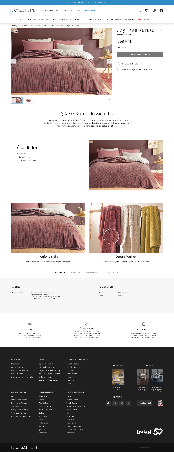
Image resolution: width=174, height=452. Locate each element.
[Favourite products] (146, 10)
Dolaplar (42, 413)
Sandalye (70, 380)
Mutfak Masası (73, 364)
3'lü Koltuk (43, 396)
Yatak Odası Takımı (19, 400)
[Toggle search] (139, 10)
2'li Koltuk (42, 419)
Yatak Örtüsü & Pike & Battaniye (42, 26)
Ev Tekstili (25, 26)
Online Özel (71, 433)
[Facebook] (108, 403)
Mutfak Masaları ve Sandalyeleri (24, 416)
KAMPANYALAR (92, 272)
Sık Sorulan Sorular (46, 367)
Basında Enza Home (19, 370)
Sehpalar (43, 433)
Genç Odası (72, 409)
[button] (17, 100)
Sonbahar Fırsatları (74, 426)
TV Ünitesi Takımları (19, 413)
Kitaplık (69, 377)
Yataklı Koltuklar (45, 409)
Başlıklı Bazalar (45, 406)
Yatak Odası (72, 403)
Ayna (69, 384)
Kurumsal (15, 364)
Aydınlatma (71, 416)
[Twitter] (115, 403)
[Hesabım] (154, 10)
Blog (78, 10)
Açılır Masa (43, 416)
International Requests (48, 380)
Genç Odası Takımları (20, 409)
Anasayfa (15, 26)
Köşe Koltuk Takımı (19, 403)
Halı (68, 413)
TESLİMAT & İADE (111, 272)
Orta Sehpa (71, 370)
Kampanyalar (89, 10)
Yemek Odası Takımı (19, 406)
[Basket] (161, 10)
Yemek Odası (72, 400)
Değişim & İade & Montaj (49, 370)
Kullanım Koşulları (46, 377)
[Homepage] (23, 10)
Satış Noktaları (68, 10)
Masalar (42, 426)
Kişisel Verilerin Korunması (49, 374)
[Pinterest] (128, 403)
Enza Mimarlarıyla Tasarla (50, 10)
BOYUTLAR (75, 272)
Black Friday (72, 423)
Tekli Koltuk (43, 403)
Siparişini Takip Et (46, 364)
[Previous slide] (13, 100)
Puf (68, 387)
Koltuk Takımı (16, 396)
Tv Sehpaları (44, 423)
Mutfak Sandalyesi (74, 367)
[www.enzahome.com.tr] (25, 447)
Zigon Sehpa (72, 374)
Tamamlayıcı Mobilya (76, 406)
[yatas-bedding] (47, 447)
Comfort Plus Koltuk (75, 429)
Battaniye (60, 26)
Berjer (41, 400)
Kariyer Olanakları (18, 367)
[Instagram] (121, 403)
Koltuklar (70, 396)
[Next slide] (109, 100)
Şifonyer (42, 429)
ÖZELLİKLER (60, 272)
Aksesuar (70, 419)
